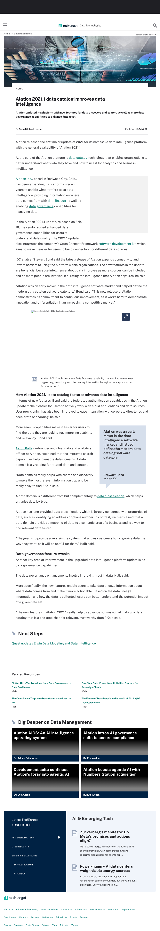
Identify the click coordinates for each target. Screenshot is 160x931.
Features (84, 917)
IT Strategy (18, 873)
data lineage (57, 201)
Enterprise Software (24, 855)
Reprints (23, 917)
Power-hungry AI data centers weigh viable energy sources (106, 868)
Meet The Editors (49, 909)
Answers (35, 917)
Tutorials (64, 925)
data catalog (78, 158)
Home (7, 33)
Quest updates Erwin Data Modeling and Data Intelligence (54, 643)
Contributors (10, 917)
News (19, 88)
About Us (8, 909)
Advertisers (81, 909)
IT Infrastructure (23, 864)
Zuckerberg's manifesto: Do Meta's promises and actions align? (105, 836)
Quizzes (45, 925)
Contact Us (66, 909)
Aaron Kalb (24, 448)
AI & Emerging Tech (23, 837)
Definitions (47, 917)
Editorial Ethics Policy (27, 909)
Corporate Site (128, 909)
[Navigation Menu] (5, 26)
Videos (74, 925)
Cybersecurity (20, 846)
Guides (7, 925)
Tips (54, 925)
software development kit (117, 244)
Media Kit (113, 909)
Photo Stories (32, 925)
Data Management (23, 33)
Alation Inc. (24, 179)
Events (73, 917)
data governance (41, 206)
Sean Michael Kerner (31, 129)
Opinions (18, 925)
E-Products (61, 917)
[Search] (155, 26)
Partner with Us (97, 909)
